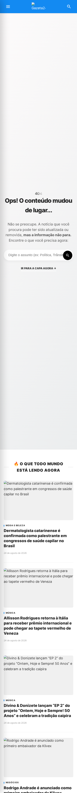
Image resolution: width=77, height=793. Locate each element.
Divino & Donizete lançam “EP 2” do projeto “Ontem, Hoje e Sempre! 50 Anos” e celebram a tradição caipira (37, 710)
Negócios (12, 783)
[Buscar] (67, 255)
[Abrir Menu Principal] (8, 6)
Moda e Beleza (15, 525)
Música (11, 613)
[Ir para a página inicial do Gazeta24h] (38, 6)
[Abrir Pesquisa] (69, 6)
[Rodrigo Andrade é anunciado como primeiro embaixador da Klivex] (38, 757)
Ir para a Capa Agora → (38, 268)
